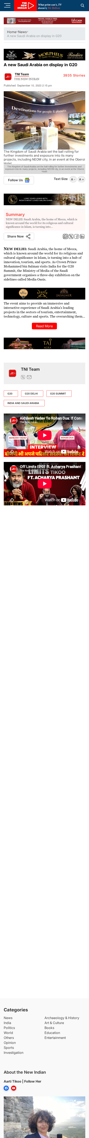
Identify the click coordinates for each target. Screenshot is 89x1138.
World (8, 1033)
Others (9, 1038)
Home (11, 32)
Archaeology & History (61, 1018)
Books (49, 1028)
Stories (74, 75)
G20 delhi (31, 393)
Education (52, 1033)
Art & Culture (54, 1023)
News (8, 1018)
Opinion (10, 1043)
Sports (9, 1048)
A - (73, 179)
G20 (9, 393)
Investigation (13, 1052)
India (7, 1023)
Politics (9, 1028)
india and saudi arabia (23, 403)
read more (44, 326)
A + (81, 179)
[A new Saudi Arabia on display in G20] (12, 373)
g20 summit (58, 393)
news (22, 32)
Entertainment (55, 1038)
